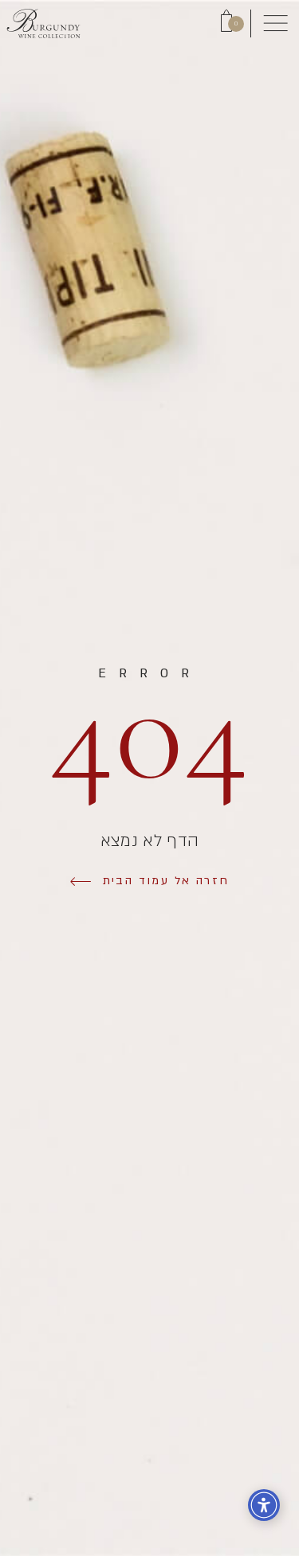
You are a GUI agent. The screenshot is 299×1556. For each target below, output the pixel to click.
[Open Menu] (275, 24)
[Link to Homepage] (43, 23)
